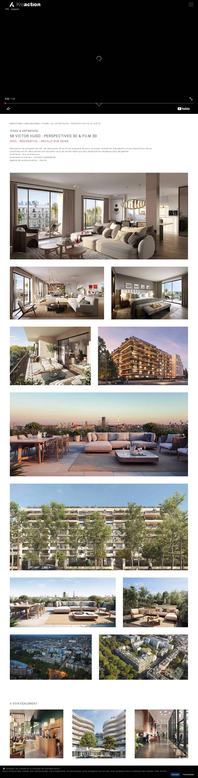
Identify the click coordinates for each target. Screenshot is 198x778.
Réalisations (32, 124)
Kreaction (16, 124)
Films (45, 124)
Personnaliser (188, 775)
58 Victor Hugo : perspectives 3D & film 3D (76, 124)
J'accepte (175, 775)
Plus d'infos (161, 771)
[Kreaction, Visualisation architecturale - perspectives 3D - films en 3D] (24, 4)
